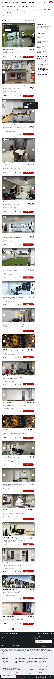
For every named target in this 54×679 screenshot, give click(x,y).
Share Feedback (16, 639)
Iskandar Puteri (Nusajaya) (23, 6)
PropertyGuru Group (6, 636)
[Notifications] (47, 2)
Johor (15, 6)
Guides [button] (29, 2)
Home (3, 6)
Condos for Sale (17, 669)
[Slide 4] (18, 45)
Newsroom (15, 637)
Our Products (4, 639)
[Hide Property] (31, 24)
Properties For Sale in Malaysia (20, 658)
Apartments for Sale (18, 668)
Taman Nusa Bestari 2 (40, 36)
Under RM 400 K (45, 41)
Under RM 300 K (39, 41)
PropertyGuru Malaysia (6, 657)
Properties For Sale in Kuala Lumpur (19, 662)
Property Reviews (5, 658)
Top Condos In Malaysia (44, 666)
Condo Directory (5, 659)
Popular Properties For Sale (20, 657)
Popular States (42, 657)
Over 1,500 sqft (44, 51)
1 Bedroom (42, 46)
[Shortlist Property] (33, 24)
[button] (3, 16)
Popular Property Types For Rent (32, 667)
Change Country (38, 636)
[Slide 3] (17, 45)
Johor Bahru (42, 27)
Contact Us (15, 636)
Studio (38, 46)
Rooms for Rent (29, 672)
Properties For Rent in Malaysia (32, 658)
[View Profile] (7, 24)
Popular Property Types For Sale (21, 666)
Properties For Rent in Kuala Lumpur (32, 662)
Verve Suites (41, 669)
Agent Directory (5, 661)
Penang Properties (42, 661)
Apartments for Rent (30, 669)
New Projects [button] (23, 2)
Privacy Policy (13, 671)
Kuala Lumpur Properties (43, 658)
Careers (3, 640)
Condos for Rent (30, 670)
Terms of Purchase (26, 677)
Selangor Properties (42, 659)
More (33, 2)
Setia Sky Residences (43, 668)
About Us (3, 637)
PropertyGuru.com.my (6, 649)
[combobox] (22, 9)
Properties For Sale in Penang (20, 659)
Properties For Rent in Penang (32, 659)
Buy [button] (13, 2)
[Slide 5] (19, 45)
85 (23, 629)
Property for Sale (9, 6)
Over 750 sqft (39, 51)
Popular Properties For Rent (32, 657)
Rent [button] (17, 2)
